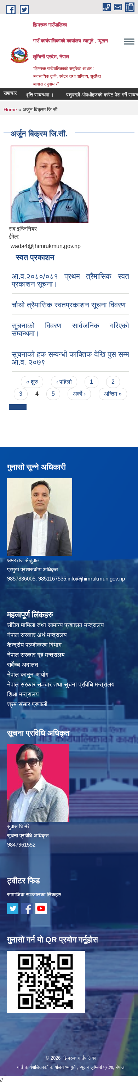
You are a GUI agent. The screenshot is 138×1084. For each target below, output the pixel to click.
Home (10, 109)
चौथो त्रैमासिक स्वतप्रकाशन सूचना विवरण (69, 305)
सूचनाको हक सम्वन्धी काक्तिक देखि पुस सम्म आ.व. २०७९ (70, 358)
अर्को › (79, 394)
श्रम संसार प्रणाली (27, 704)
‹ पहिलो (64, 382)
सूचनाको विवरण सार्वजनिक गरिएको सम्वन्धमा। (70, 329)
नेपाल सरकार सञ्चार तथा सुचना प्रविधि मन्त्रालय (60, 684)
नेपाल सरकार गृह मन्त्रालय (35, 655)
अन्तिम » (113, 394)
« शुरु (32, 382)
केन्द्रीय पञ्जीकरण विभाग (34, 645)
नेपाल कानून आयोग (27, 674)
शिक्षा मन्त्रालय (23, 694)
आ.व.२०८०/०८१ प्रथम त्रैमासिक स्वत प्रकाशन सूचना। (70, 280)
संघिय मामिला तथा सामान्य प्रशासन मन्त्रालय (55, 625)
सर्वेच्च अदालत (22, 664)
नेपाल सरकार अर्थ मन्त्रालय (37, 635)
